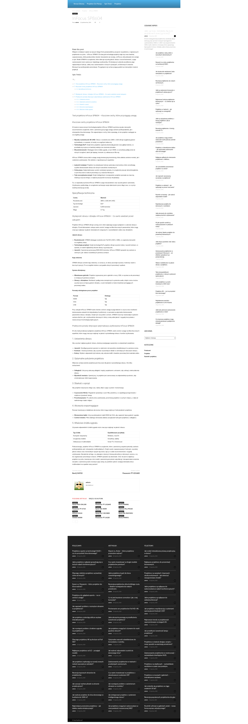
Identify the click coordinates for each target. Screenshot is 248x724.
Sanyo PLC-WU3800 (102, 513)
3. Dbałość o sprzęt (83, 104)
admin (77, 22)
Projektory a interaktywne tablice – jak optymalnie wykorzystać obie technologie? (165, 149)
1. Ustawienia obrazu (84, 99)
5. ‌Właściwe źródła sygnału (85, 109)
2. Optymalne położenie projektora (87, 102)
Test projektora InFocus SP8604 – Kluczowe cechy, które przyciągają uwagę (99, 84)
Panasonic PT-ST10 (79, 509)
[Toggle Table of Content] (73, 80)
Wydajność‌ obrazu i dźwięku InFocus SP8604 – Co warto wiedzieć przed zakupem (101, 94)
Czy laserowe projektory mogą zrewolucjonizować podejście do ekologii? (165, 321)
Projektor (117, 4)
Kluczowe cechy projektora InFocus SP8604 (89, 86)
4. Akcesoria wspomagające (85, 107)
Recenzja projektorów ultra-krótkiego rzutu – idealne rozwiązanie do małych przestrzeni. (124, 586)
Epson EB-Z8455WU (126, 513)
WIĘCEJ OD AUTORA (96, 498)
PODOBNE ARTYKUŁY (79, 498)
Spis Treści (108, 4)
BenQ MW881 (124, 504)
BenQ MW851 (124, 517)
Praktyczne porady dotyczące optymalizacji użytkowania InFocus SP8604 (98, 97)
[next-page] (76, 521)
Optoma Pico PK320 (126, 509)
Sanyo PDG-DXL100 (79, 504)
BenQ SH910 (77, 473)
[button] (173, 4)
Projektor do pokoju (94, 4)
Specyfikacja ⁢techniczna (84, 89)
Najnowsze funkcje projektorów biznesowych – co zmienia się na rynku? (165, 101)
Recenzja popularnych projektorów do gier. (159, 697)
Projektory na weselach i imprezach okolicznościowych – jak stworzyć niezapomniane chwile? (157, 575)
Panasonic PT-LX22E (102, 517)
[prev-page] (73, 521)
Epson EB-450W (101, 509)
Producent (147, 350)
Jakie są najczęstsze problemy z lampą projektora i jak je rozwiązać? (165, 120)
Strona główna (76, 11)
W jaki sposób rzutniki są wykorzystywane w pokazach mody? (164, 224)
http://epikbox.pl (89, 485)
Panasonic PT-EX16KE (131, 473)
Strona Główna (79, 4)
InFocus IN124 (77, 513)
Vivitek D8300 (77, 517)
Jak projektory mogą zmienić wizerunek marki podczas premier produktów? (165, 139)
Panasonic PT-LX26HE (103, 504)
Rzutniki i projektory (150, 356)
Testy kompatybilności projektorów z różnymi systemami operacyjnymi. (166, 274)
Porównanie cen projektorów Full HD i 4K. (123, 609)
